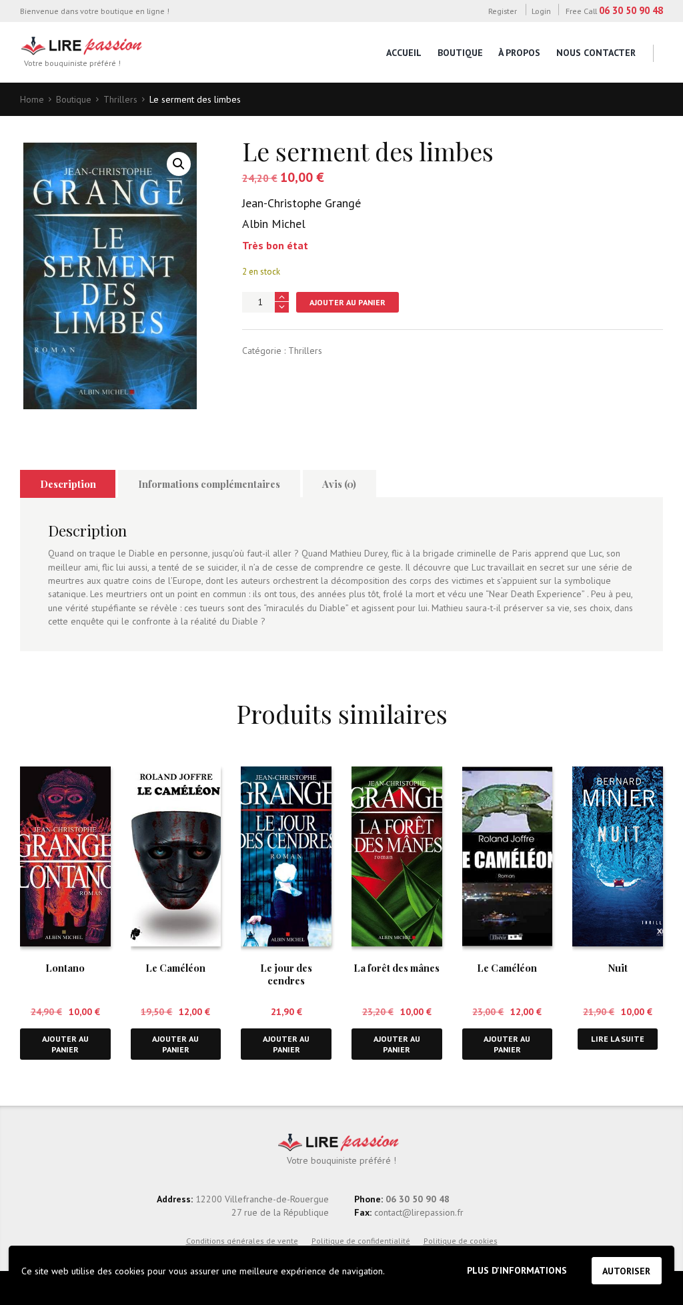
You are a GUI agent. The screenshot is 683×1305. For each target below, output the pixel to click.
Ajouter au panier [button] (65, 1044)
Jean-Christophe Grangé (301, 203)
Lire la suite (617, 1039)
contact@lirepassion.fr (418, 1212)
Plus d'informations (517, 1270)
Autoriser (626, 1271)
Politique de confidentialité (360, 1241)
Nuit (618, 967)
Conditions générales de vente (242, 1241)
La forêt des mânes (397, 967)
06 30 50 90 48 (631, 10)
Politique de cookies (461, 1241)
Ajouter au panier (347, 302)
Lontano (65, 967)
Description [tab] (68, 484)
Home (32, 99)
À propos (519, 53)
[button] (179, 164)
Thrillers (120, 99)
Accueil (404, 53)
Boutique (460, 53)
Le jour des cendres (286, 974)
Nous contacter (596, 53)
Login (541, 10)
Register (502, 10)
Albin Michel (273, 223)
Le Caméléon (175, 967)
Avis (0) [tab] (339, 484)
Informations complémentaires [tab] (209, 484)
